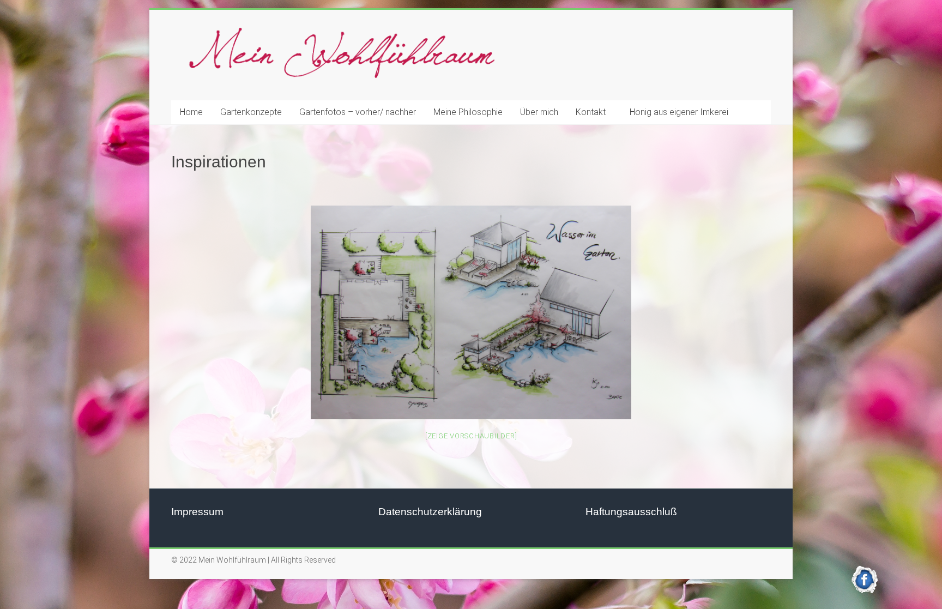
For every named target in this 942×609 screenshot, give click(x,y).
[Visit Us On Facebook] (864, 570)
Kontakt (591, 112)
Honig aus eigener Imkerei (679, 112)
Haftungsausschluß (631, 511)
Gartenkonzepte (251, 112)
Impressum (197, 511)
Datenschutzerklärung (430, 511)
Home (191, 112)
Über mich (539, 112)
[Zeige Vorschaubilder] (471, 436)
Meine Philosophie (468, 112)
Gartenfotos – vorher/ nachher (357, 112)
